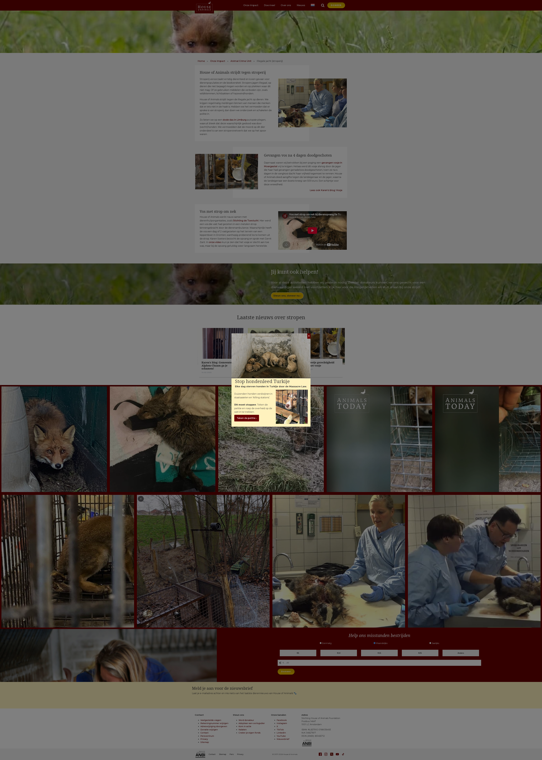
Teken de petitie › (247, 418)
